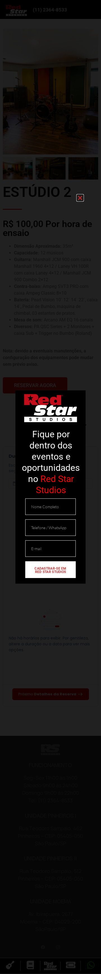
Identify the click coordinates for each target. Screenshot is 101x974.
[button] (80, 198)
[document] (50, 487)
